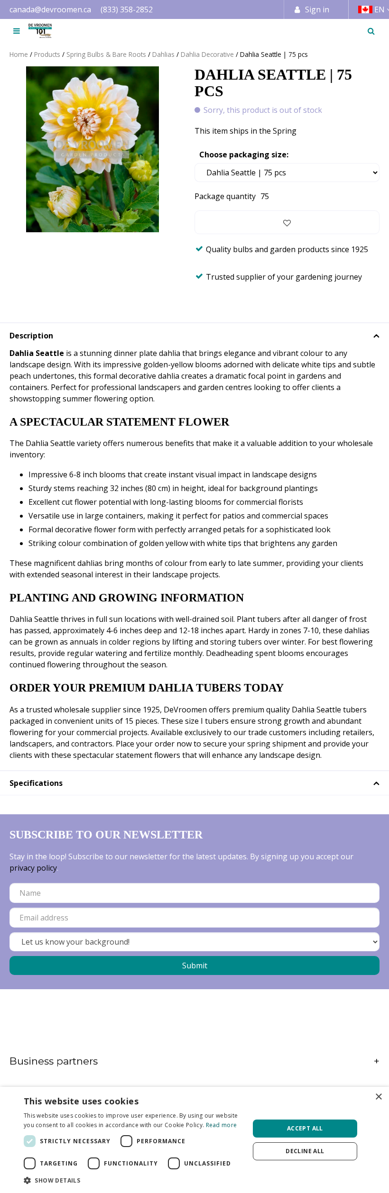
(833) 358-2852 (127, 9)
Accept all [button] (305, 1128)
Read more (221, 1125)
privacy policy (33, 868)
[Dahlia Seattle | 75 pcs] (92, 149)
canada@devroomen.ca (50, 9)
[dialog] (194, 1140)
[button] (133, 1180)
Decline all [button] (305, 1151)
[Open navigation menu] (16, 31)
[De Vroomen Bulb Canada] (40, 31)
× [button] (378, 1097)
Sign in (317, 9)
